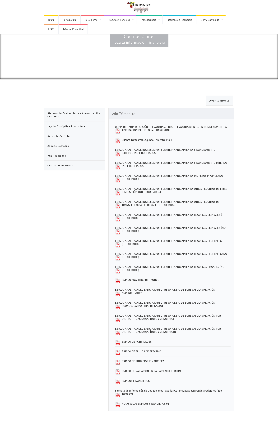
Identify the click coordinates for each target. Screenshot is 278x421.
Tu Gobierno (91, 19)
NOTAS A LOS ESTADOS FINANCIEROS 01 (145, 403)
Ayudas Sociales (58, 145)
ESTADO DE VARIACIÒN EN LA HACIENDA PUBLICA (151, 371)
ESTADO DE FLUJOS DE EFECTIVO (141, 351)
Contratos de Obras (60, 165)
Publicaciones (56, 155)
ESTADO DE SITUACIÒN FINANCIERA (143, 361)
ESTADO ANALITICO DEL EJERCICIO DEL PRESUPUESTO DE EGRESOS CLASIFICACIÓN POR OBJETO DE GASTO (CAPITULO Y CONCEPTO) (168, 317)
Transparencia (148, 19)
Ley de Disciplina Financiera (66, 126)
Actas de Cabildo (58, 136)
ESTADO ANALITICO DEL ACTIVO (140, 279)
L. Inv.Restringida (209, 19)
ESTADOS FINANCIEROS (136, 380)
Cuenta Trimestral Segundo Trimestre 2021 (147, 140)
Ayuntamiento (219, 100)
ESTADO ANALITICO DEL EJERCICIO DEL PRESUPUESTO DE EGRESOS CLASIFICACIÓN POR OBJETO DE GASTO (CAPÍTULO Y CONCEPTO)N (168, 330)
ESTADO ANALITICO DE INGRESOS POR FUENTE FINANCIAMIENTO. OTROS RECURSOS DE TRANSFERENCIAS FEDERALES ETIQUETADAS (167, 203)
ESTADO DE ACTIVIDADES (137, 341)
